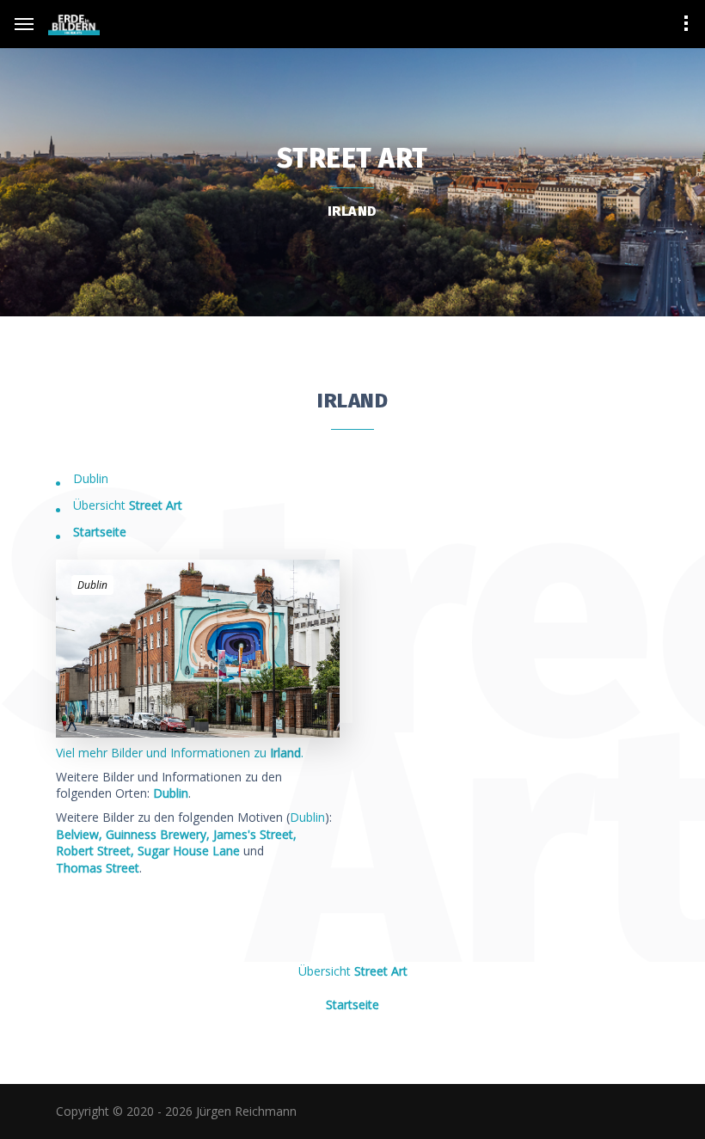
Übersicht (127, 505)
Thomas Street (97, 868)
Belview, (79, 834)
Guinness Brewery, (158, 834)
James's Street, (255, 834)
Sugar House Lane (189, 850)
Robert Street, (95, 850)
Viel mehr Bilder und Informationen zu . (179, 752)
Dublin (90, 478)
